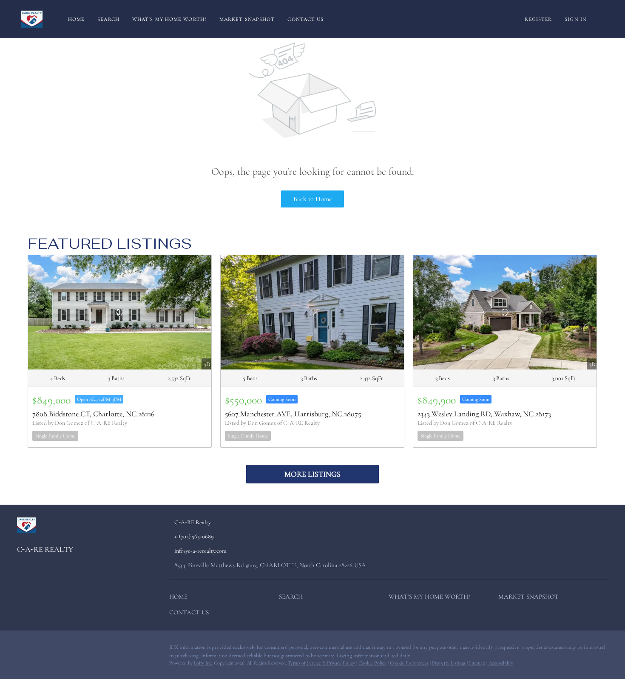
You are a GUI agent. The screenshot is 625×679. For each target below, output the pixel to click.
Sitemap (477, 663)
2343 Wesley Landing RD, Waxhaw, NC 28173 (484, 413)
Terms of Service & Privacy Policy (321, 663)
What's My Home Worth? (169, 19)
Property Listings (449, 663)
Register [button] (538, 19)
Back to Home (312, 199)
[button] (180, 598)
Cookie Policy (372, 663)
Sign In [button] (576, 19)
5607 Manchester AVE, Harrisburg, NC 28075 (293, 413)
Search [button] (108, 19)
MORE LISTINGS (312, 474)
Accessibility (501, 663)
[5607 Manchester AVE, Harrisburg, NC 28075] (312, 312)
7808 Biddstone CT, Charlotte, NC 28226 (93, 413)
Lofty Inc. (203, 663)
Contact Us (305, 19)
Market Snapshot (247, 19)
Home (76, 19)
